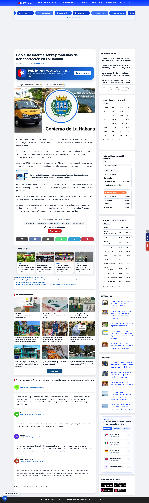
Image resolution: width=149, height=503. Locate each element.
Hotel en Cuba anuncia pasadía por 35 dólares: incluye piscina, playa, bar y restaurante (81, 362)
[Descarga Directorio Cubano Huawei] (120, 491)
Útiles (102, 2)
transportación (65, 280)
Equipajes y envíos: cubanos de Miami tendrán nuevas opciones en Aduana (81, 339)
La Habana (46, 280)
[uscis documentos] (106, 406)
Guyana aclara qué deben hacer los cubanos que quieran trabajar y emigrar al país (122, 374)
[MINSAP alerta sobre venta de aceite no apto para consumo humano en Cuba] (27, 304)
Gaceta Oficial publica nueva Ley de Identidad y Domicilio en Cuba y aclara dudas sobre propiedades (27, 339)
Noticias (58, 2)
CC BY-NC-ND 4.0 (101, 500)
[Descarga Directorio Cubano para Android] (120, 486)
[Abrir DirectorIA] (4, 498)
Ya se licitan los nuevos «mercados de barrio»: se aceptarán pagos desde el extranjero (54, 362)
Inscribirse (108, 428)
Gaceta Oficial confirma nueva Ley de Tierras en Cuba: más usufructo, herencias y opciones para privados (117, 81)
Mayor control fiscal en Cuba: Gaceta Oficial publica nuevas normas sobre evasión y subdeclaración (115, 74)
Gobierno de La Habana (34, 280)
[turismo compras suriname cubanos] (106, 373)
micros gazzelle (55, 280)
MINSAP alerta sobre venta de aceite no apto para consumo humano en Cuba (25, 315)
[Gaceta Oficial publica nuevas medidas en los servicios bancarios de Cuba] (55, 304)
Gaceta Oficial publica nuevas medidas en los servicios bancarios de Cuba (54, 315)
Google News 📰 (78, 223)
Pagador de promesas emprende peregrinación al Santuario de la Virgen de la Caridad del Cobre (46, 284)
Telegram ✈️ (42, 223)
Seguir (118, 428)
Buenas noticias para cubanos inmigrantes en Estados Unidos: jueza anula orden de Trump (53, 339)
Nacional (23, 277)
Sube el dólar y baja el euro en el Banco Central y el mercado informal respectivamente (80, 315)
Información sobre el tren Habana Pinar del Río (30, 282)
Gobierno (23, 280)
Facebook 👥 (54, 223)
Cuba (18, 277)
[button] (147, 237)
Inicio (40, 2)
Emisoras (112, 2)
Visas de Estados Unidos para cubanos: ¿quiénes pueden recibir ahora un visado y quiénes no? (121, 314)
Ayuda (122, 2)
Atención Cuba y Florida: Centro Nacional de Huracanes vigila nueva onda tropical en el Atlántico (122, 334)
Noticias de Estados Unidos (35, 277)
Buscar (129, 3)
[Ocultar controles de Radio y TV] (147, 231)
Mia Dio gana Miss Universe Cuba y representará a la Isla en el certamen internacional (122, 346)
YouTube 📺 (65, 223)
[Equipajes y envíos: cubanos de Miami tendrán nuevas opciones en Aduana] (82, 328)
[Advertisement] (74, 34)
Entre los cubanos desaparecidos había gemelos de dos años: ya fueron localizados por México (121, 395)
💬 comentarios (54, 231)
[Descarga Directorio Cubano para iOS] (107, 486)
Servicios (81, 2)
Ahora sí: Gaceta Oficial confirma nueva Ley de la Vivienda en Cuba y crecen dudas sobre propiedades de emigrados (27, 363)
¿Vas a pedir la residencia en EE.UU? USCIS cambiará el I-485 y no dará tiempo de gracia (122, 407)
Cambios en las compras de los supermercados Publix (122, 324)
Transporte (74, 280)
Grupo (128, 428)
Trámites (69, 2)
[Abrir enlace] (106, 302)
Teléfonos (48, 2)
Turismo (92, 2)
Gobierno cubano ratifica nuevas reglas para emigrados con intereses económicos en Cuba (117, 89)
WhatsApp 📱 (30, 223)
